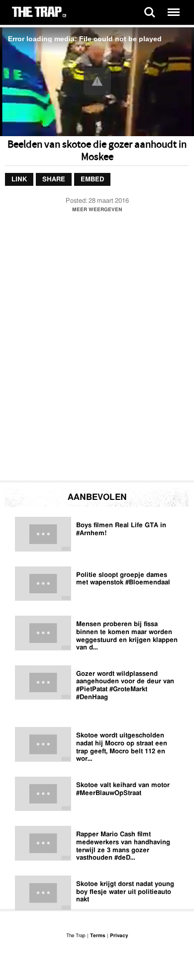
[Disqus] (97, 349)
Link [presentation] (19, 179)
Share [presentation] (53, 179)
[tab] (19, 179)
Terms (97, 935)
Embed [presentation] (92, 179)
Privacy (119, 935)
